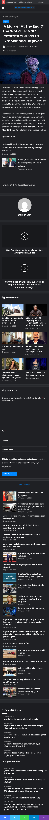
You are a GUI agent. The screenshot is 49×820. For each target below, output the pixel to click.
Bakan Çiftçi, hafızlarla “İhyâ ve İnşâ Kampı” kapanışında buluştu (32, 162)
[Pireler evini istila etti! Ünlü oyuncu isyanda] (36, 364)
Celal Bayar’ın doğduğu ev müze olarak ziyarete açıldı (12, 320)
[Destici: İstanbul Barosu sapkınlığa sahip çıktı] (9, 692)
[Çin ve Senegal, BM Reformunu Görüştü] (9, 557)
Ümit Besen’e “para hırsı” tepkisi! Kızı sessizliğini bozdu (34, 349)
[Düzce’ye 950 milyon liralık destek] (9, 671)
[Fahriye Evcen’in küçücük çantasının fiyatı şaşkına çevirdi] (12, 364)
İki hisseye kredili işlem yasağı (31, 608)
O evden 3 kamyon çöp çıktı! (12, 347)
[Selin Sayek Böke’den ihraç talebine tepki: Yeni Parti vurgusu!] (9, 599)
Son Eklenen (24, 484)
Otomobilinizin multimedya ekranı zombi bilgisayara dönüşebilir (21, 536)
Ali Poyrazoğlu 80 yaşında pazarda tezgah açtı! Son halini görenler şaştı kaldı (36, 322)
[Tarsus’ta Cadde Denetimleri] (9, 588)
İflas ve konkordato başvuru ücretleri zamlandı (24, 661)
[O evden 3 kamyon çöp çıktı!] (12, 338)
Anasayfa (8, 17)
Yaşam (15, 17)
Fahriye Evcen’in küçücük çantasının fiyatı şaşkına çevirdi (11, 375)
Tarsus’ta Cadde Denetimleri (31, 585)
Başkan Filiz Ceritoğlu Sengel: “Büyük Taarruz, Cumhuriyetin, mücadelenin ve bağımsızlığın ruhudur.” (23, 147)
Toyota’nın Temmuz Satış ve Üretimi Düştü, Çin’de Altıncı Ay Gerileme (31, 506)
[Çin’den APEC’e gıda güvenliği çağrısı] (9, 653)
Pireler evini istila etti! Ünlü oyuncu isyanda (35, 373)
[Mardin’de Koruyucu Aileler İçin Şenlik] (9, 496)
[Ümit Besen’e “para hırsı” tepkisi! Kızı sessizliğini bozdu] (36, 338)
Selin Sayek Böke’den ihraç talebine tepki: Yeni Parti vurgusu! (30, 599)
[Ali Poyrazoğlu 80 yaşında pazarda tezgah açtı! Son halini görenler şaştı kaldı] (36, 310)
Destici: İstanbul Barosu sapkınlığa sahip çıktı (29, 690)
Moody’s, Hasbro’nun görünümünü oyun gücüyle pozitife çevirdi (21, 526)
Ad (4, 431)
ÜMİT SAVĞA (10, 47)
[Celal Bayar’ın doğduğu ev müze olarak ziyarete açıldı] (12, 310)
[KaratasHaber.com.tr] (24, 7)
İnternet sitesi (7, 450)
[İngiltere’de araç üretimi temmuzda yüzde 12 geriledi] (9, 577)
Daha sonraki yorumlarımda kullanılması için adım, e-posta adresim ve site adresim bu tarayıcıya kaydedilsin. (23, 463)
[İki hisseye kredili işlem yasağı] (9, 611)
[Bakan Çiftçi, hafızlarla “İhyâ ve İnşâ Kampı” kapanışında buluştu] (9, 162)
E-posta (6, 440)
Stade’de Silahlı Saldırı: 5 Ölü (16, 643)
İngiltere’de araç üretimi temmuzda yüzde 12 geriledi (31, 575)
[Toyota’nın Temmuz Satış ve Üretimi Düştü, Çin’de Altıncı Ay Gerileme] (9, 507)
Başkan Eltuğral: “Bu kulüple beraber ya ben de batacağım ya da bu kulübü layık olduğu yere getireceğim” (24, 634)
